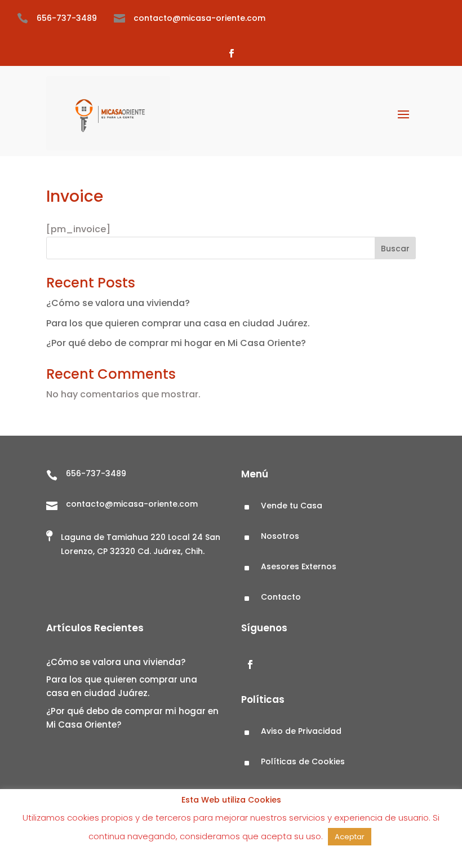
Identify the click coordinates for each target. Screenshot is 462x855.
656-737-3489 (67, 18)
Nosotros (280, 536)
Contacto (281, 597)
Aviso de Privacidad (301, 731)
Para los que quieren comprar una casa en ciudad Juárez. (178, 323)
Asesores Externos (298, 566)
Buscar (395, 248)
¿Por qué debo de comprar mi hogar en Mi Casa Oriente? (176, 342)
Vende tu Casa (291, 505)
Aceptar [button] (350, 836)
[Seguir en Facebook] (231, 53)
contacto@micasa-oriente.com (199, 18)
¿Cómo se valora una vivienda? (119, 302)
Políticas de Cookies (303, 761)
